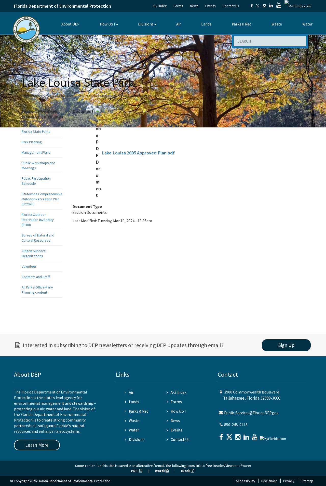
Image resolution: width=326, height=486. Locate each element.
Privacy (288, 481)
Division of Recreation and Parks (67, 95)
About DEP (70, 24)
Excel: (186, 470)
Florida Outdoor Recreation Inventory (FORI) (38, 219)
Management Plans (36, 152)
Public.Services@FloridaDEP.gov (251, 412)
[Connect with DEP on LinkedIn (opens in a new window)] (271, 6)
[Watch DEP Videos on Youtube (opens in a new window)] (278, 6)
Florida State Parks (36, 131)
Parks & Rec (241, 24)
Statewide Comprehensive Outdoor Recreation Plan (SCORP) (42, 199)
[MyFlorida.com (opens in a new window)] (297, 6)
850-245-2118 (236, 424)
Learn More (37, 445)
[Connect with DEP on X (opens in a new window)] (258, 6)
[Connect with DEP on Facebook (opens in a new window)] (251, 6)
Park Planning (32, 142)
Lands (206, 24)
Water (307, 24)
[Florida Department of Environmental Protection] (26, 29)
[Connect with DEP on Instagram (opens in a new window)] (264, 6)
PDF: (135, 470)
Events (210, 6)
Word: (160, 470)
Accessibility (245, 481)
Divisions (146, 24)
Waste (276, 24)
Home (27, 95)
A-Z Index (160, 6)
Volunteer (29, 266)
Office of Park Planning (105, 95)
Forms (178, 6)
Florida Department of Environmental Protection (62, 6)
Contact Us (231, 6)
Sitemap (307, 481)
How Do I (107, 24)
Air (178, 24)
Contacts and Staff (36, 276)
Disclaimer (269, 481)
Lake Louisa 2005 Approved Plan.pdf (138, 153)
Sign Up (286, 345)
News (194, 6)
